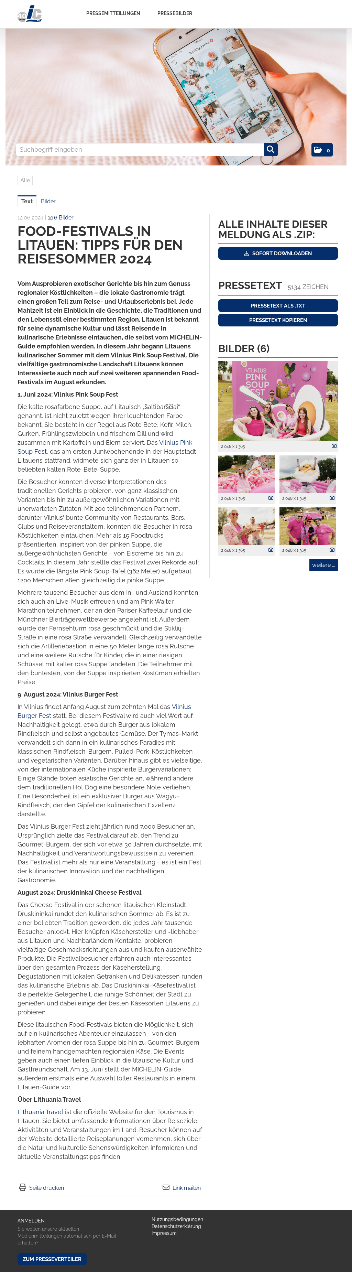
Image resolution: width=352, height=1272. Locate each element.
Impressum (164, 1233)
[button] (322, 150)
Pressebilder (174, 13)
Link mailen (187, 1188)
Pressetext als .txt (278, 306)
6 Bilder (64, 217)
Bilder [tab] (48, 201)
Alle (25, 180)
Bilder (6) (244, 349)
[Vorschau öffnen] (278, 401)
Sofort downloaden (281, 253)
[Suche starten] (271, 149)
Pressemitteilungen (113, 13)
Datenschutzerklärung (176, 1226)
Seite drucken (46, 1188)
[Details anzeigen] (332, 446)
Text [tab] (27, 201)
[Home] (29, 14)
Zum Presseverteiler (52, 1259)
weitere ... (323, 565)
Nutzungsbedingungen (177, 1219)
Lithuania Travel (40, 1111)
